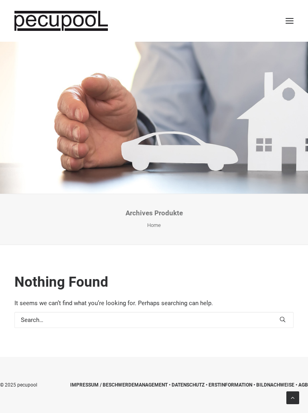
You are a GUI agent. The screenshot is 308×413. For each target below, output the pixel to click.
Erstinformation (230, 385)
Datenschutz (188, 385)
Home (154, 225)
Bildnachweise (275, 385)
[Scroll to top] (292, 397)
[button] (289, 21)
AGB (303, 385)
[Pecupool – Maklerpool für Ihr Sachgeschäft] (61, 21)
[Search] (154, 320)
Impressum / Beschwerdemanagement (119, 385)
